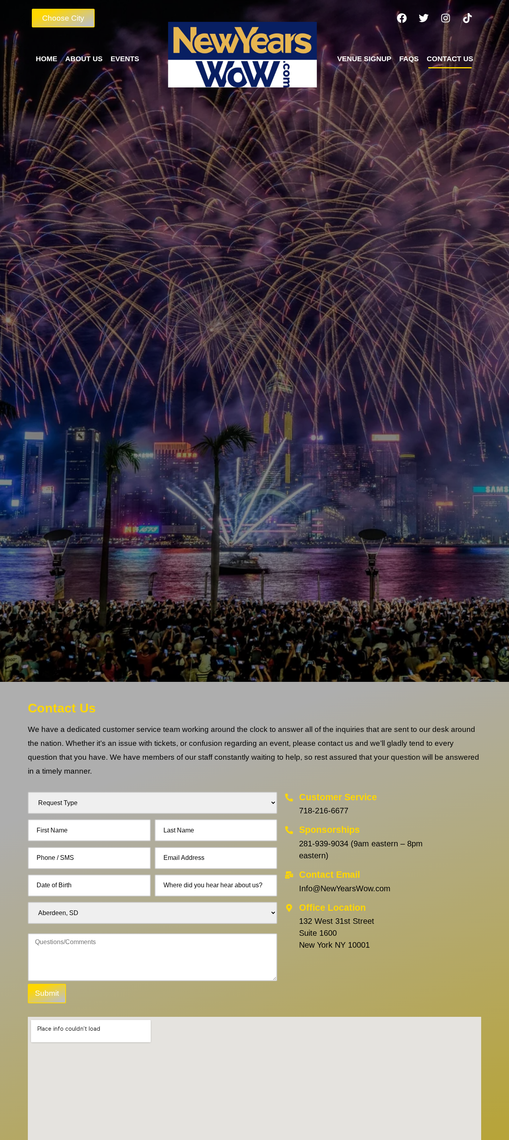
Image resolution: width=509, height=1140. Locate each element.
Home (46, 59)
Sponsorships (329, 830)
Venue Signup (364, 59)
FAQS (409, 59)
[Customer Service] (289, 797)
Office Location (332, 907)
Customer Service (338, 797)
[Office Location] (289, 908)
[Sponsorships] (289, 830)
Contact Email (329, 874)
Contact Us (450, 59)
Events (125, 59)
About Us (84, 59)
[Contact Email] (289, 875)
